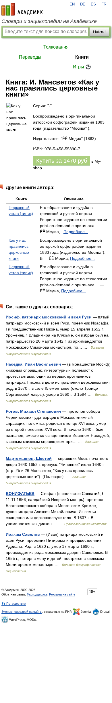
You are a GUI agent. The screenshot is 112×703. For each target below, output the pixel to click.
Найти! (99, 32)
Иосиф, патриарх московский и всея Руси (49, 317)
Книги (82, 57)
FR (103, 4)
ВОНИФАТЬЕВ (20, 493)
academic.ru (22, 9)
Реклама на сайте (62, 594)
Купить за (61, 160)
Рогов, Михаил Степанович (33, 411)
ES (93, 4)
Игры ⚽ (82, 66)
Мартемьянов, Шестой (29, 458)
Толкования (56, 47)
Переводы (30, 57)
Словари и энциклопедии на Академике (49, 21)
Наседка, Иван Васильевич (33, 364)
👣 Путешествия (13, 603)
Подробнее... (75, 231)
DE (82, 4)
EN (72, 4)
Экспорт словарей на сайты (21, 611)
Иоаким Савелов (23, 534)
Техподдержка (37, 594)
